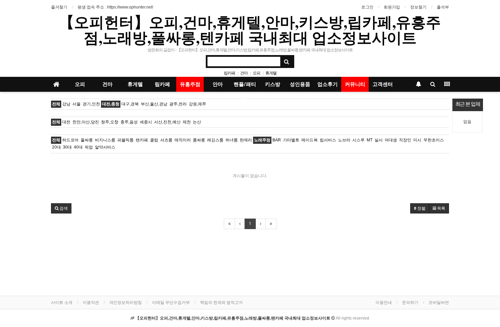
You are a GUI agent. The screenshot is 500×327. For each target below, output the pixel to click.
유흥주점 (190, 84)
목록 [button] (440, 208)
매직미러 (182, 140)
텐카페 (142, 140)
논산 (197, 122)
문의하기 (410, 302)
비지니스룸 (105, 140)
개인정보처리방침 (125, 302)
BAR (276, 140)
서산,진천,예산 (167, 122)
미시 (417, 140)
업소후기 (327, 84)
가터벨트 (291, 140)
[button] (61, 208)
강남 (66, 104)
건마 (244, 73)
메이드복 (309, 140)
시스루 (358, 140)
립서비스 (328, 140)
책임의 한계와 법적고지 (221, 302)
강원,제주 (197, 104)
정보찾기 (418, 7)
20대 (56, 147)
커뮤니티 (355, 84)
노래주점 (262, 140)
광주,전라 (178, 104)
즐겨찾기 (59, 7)
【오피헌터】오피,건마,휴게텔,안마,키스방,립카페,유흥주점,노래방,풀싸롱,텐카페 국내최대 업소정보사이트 (250, 29)
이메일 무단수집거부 (171, 302)
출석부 (443, 7)
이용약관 (91, 302)
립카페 (229, 73)
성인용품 (300, 84)
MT (369, 140)
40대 (78, 147)
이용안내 (384, 302)
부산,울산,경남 (154, 104)
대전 (66, 122)
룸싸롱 (199, 140)
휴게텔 (271, 73)
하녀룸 (232, 140)
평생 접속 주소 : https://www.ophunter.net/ (115, 7)
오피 (256, 73)
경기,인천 (91, 104)
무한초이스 (433, 140)
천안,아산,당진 (85, 122)
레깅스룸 (215, 140)
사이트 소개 (61, 302)
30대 (67, 147)
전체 (56, 104)
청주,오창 (109, 122)
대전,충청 (110, 104)
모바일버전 (439, 302)
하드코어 (70, 140)
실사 (378, 140)
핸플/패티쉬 (245, 86)
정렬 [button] (421, 208)
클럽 (154, 140)
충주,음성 (129, 122)
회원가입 (392, 7)
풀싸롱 (87, 140)
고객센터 (382, 84)
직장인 (405, 140)
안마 (218, 84)
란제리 (246, 140)
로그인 (367, 7)
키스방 (272, 84)
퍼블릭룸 (125, 140)
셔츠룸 (166, 140)
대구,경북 (130, 104)
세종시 (146, 122)
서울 (76, 104)
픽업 (89, 147)
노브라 (344, 140)
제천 (187, 122)
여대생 (391, 140)
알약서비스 (105, 147)
